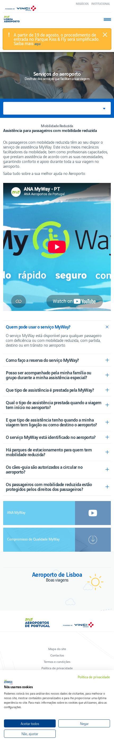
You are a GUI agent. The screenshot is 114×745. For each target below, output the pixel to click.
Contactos (57, 655)
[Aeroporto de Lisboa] (13, 19)
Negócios (82, 4)
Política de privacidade (57, 668)
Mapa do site (57, 648)
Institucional (100, 4)
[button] (57, 108)
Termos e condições (57, 661)
